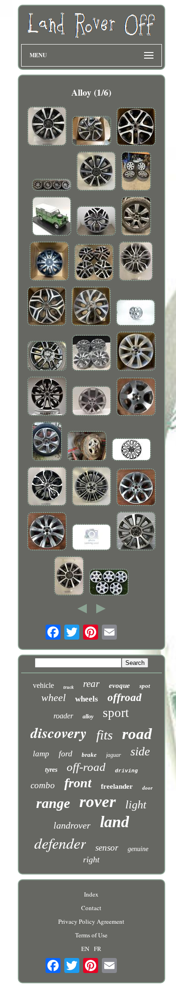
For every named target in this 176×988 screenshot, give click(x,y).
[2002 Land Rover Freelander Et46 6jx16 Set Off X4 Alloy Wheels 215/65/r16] (86, 447)
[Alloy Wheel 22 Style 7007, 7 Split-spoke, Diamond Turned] (131, 450)
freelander (117, 786)
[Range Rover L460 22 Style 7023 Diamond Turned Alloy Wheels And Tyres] (136, 172)
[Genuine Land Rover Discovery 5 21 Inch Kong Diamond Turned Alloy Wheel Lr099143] (91, 132)
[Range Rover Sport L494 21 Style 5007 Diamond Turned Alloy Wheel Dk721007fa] (136, 262)
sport (116, 713)
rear (91, 683)
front (78, 783)
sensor (106, 847)
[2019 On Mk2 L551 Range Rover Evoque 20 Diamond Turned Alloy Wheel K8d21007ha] (96, 222)
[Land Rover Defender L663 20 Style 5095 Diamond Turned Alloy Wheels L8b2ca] (93, 263)
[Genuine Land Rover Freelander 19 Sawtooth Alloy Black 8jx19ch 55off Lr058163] (49, 262)
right (91, 859)
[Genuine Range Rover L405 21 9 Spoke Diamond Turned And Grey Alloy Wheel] (47, 127)
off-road (86, 767)
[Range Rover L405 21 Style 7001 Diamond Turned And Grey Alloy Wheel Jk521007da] (91, 307)
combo (43, 785)
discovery (59, 732)
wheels (86, 698)
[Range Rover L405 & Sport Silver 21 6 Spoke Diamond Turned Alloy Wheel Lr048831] (135, 313)
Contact (91, 908)
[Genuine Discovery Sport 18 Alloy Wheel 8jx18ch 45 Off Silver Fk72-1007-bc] (136, 352)
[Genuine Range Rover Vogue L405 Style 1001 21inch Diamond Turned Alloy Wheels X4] (136, 532)
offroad (124, 697)
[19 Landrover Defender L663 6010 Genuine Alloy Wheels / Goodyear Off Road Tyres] (47, 357)
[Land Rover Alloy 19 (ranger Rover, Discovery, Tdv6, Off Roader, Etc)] (136, 217)
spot (144, 685)
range (53, 803)
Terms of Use (91, 935)
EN (85, 948)
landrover (72, 825)
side (140, 751)
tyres (51, 769)
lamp (41, 753)
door (147, 788)
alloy (88, 716)
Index (91, 894)
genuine (138, 848)
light (135, 805)
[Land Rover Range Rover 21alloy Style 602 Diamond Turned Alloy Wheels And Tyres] (47, 442)
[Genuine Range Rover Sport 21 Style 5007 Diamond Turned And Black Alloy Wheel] (51, 186)
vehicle (43, 685)
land (114, 821)
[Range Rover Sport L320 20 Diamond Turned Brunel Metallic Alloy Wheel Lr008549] (91, 538)
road (137, 733)
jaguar (113, 755)
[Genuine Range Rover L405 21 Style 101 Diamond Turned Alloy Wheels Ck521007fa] (69, 576)
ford (65, 753)
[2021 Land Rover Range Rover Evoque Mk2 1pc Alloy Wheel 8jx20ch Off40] (91, 402)
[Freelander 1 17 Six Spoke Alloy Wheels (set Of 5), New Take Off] (108, 583)
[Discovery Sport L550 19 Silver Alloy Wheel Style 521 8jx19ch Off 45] (136, 488)
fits (104, 734)
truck (68, 687)
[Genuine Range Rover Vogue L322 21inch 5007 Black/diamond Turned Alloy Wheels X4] (47, 397)
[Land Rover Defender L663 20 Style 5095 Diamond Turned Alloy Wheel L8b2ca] (136, 128)
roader (63, 716)
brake (89, 754)
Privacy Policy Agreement (91, 921)
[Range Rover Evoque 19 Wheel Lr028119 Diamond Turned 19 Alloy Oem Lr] (91, 487)
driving (126, 771)
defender (60, 843)
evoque (119, 685)
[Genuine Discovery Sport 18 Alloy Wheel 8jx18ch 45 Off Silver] (136, 398)
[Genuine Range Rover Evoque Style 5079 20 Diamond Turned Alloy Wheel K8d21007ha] (46, 307)
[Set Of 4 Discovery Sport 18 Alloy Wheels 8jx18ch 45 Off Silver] (91, 354)
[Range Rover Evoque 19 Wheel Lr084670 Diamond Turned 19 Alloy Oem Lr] (96, 172)
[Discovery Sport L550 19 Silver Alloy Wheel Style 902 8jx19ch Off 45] (47, 532)
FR (97, 948)
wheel (53, 697)
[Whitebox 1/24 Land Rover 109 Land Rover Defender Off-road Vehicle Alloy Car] (51, 217)
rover (97, 801)
